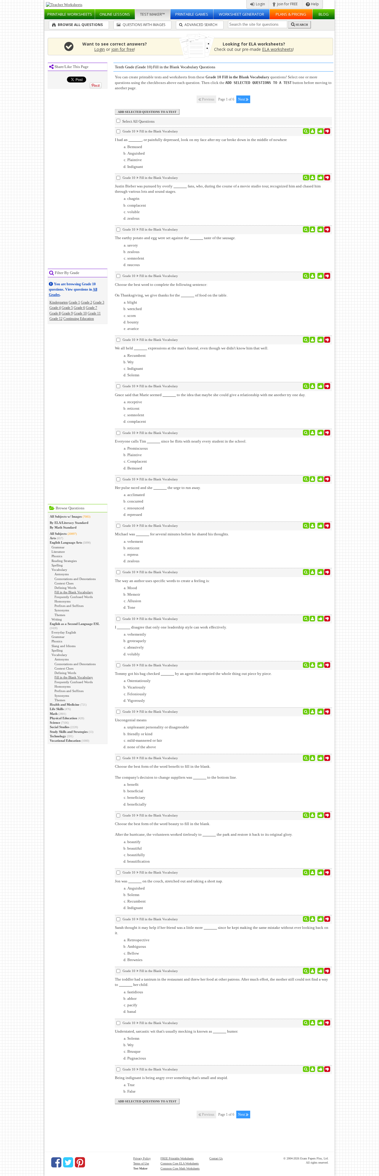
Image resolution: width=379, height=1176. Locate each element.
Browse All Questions (80, 24)
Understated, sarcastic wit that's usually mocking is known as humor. (176, 1031)
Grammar (58, 547)
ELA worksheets (277, 49)
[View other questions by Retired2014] (312, 712)
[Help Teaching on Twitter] (68, 1162)
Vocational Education (65, 740)
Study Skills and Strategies (69, 731)
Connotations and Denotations (75, 579)
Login (260, 4)
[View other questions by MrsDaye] (312, 276)
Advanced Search (200, 24)
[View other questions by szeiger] (312, 758)
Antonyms (61, 574)
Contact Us (216, 1158)
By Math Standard (63, 527)
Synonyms (61, 610)
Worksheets (69, 14)
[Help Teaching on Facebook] (56, 1162)
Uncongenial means (131, 720)
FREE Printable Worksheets (177, 1158)
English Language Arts (66, 542)
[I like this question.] (320, 131)
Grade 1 (74, 302)
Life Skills (57, 709)
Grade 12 (55, 319)
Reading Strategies (64, 561)
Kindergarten (58, 302)
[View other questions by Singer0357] (312, 178)
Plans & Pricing (291, 14)
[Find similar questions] (306, 131)
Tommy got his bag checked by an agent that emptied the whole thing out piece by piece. (193, 673)
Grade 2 (86, 302)
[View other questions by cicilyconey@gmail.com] (312, 971)
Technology (58, 736)
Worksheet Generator (241, 14)
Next (242, 99)
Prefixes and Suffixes (68, 606)
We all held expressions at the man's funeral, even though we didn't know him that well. (191, 348)
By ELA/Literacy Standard (69, 522)
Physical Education (63, 718)
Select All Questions (138, 121)
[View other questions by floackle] (312, 131)
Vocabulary (59, 569)
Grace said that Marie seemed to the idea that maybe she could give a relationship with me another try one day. (210, 395)
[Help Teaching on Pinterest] (80, 1162)
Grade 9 (67, 313)
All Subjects (58, 533)
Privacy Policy (142, 1158)
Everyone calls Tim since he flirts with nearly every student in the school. (180, 441)
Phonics (57, 556)
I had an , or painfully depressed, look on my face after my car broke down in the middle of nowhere (201, 139)
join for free (122, 49)
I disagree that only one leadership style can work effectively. (171, 627)
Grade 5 (67, 308)
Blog (324, 14)
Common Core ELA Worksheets (179, 1163)
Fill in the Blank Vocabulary (73, 592)
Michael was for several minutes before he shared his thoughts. (172, 534)
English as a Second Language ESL (74, 624)
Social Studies (59, 727)
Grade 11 (94, 313)
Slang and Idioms (64, 646)
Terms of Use (141, 1163)
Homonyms (62, 601)
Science (55, 722)
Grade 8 (55, 313)
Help (314, 4)
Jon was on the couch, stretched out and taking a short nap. (169, 881)
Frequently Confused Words (73, 597)
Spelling (57, 565)
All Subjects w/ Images (66, 516)
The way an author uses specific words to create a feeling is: (162, 581)
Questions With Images (143, 24)
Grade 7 (91, 308)
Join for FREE (287, 4)
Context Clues (63, 583)
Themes (59, 615)
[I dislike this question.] (327, 131)
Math (53, 713)
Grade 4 (55, 308)
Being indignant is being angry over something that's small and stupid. (171, 1077)
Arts (53, 538)
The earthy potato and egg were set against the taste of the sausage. (175, 238)
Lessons (114, 14)
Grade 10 (80, 313)
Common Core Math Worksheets (180, 1168)
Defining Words (65, 587)
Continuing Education (78, 319)
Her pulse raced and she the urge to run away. (158, 487)
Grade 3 (98, 302)
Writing (57, 619)
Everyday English (64, 632)
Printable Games (191, 14)
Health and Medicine (64, 704)
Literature (58, 551)
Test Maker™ (152, 14)
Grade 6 (79, 308)
